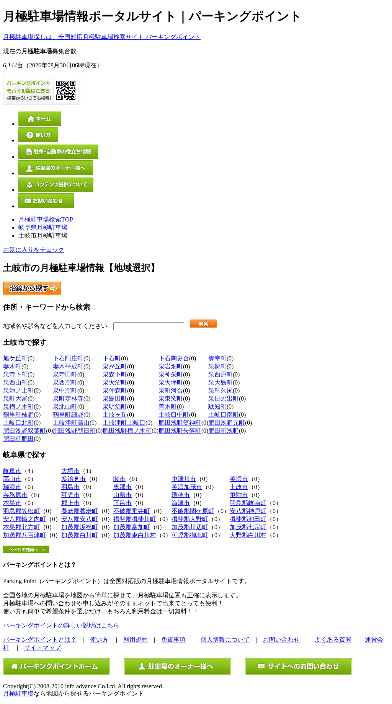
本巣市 (12, 503)
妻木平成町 (68, 366)
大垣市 (70, 471)
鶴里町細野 (68, 414)
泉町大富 (15, 398)
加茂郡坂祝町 (79, 527)
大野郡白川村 (248, 535)
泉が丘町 (115, 366)
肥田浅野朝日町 (74, 430)
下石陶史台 (173, 358)
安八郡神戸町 (248, 511)
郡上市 (70, 503)
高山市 (12, 479)
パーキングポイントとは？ (40, 639)
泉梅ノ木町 (18, 406)
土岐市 (239, 487)
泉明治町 (115, 406)
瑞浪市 (12, 487)
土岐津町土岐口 (124, 422)
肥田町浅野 (223, 430)
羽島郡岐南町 (248, 503)
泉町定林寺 (68, 398)
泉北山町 (65, 406)
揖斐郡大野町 (190, 519)
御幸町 (217, 358)
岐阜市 (12, 471)
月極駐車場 (18, 693)
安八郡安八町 (79, 519)
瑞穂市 (181, 495)
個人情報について (225, 639)
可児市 (70, 495)
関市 (119, 479)
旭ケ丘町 (15, 358)
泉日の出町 (223, 398)
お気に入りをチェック (33, 249)
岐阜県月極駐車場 (42, 227)
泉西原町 (220, 374)
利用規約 (135, 639)
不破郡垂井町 (131, 511)
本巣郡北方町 (21, 527)
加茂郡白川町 (79, 535)
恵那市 (122, 487)
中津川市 (184, 479)
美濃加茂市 (187, 487)
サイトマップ (42, 647)
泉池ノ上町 (18, 390)
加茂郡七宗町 (248, 527)
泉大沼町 (115, 382)
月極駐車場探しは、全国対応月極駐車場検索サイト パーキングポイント (102, 37)
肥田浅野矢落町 (179, 430)
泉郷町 (217, 366)
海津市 (181, 503)
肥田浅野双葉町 (24, 430)
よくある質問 (333, 639)
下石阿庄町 (68, 358)
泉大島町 (220, 382)
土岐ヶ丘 (115, 414)
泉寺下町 (15, 374)
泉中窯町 (65, 390)
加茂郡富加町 (131, 527)
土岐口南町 (223, 414)
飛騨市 (239, 495)
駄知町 (217, 406)
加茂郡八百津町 (24, 535)
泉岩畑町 (170, 366)
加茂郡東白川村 (134, 535)
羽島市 (70, 487)
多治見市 (73, 479)
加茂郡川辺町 (190, 527)
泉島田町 (115, 398)
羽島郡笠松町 (21, 511)
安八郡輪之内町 (24, 519)
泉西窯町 (65, 382)
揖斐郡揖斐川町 (134, 519)
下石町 (112, 358)
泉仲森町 (115, 390)
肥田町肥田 (18, 438)
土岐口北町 (18, 422)
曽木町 (167, 406)
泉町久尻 (220, 390)
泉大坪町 (170, 382)
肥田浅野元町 (226, 422)
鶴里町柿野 (18, 414)
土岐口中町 (173, 414)
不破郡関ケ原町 (193, 511)
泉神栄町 (170, 374)
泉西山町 (15, 382)
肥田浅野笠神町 (179, 422)
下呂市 (122, 503)
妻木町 (12, 366)
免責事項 (173, 639)
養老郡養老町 (79, 511)
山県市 (122, 495)
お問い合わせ (281, 639)
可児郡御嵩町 (190, 535)
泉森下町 (115, 374)
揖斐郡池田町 (248, 519)
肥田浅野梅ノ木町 (127, 430)
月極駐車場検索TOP (45, 219)
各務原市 (15, 495)
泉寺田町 (65, 374)
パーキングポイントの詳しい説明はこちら (61, 625)
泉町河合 (170, 390)
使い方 (99, 639)
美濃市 (239, 479)
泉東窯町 (170, 398)
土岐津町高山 (71, 422)
